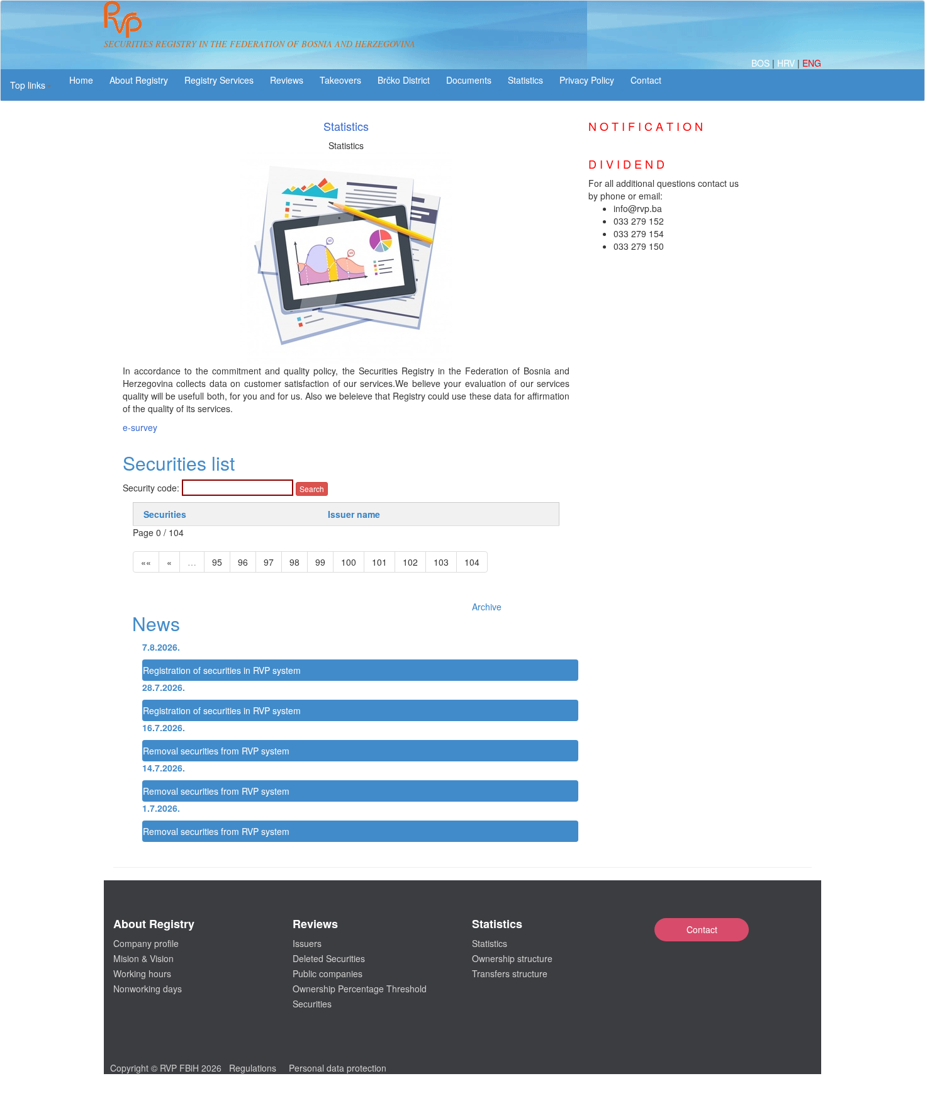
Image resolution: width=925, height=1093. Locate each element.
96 (243, 562)
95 (217, 562)
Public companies (327, 973)
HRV (787, 63)
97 (269, 562)
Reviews (286, 80)
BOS (761, 63)
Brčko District (404, 80)
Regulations (252, 1068)
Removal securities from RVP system (216, 750)
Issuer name (354, 514)
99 (320, 562)
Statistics (525, 80)
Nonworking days (147, 988)
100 (348, 562)
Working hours (142, 973)
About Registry (138, 80)
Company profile (146, 943)
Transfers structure (509, 973)
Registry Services (219, 80)
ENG (811, 63)
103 (441, 562)
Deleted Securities (329, 958)
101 (379, 562)
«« (146, 562)
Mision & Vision (143, 958)
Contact (702, 929)
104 (471, 562)
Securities (164, 514)
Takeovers (340, 80)
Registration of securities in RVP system (222, 670)
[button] (31, 85)
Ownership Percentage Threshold (360, 988)
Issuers (307, 943)
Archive (487, 606)
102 (410, 562)
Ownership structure (512, 958)
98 (294, 562)
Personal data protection (337, 1068)
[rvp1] (123, 17)
